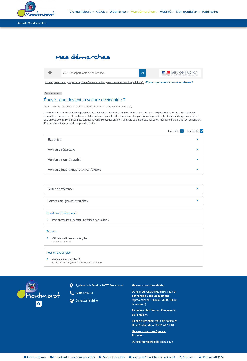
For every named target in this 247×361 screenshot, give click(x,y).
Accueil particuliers (55, 82)
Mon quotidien (186, 12)
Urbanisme (118, 12)
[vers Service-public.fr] (180, 73)
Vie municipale (80, 12)
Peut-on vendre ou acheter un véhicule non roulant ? (80, 219)
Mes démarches (143, 12)
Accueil (22, 23)
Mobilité (165, 12)
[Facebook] (39, 304)
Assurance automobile (64, 259)
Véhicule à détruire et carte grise (69, 238)
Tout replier (174, 131)
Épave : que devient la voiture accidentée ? (169, 82)
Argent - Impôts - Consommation (86, 82)
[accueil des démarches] (50, 72)
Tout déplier (193, 131)
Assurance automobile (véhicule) (125, 82)
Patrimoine (210, 12)
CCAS (100, 12)
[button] (123, 140)
